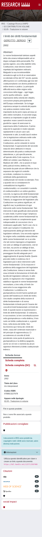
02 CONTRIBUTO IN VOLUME (17, 27)
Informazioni (11, 452)
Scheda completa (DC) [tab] (17, 365)
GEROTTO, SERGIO (15, 40)
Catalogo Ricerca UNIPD (17, 24)
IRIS (3, 24)
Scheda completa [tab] (14, 360)
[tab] (35, 365)
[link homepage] (16, 4)
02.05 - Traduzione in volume (16, 29)
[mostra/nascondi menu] (39, 5)
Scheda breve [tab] (12, 355)
